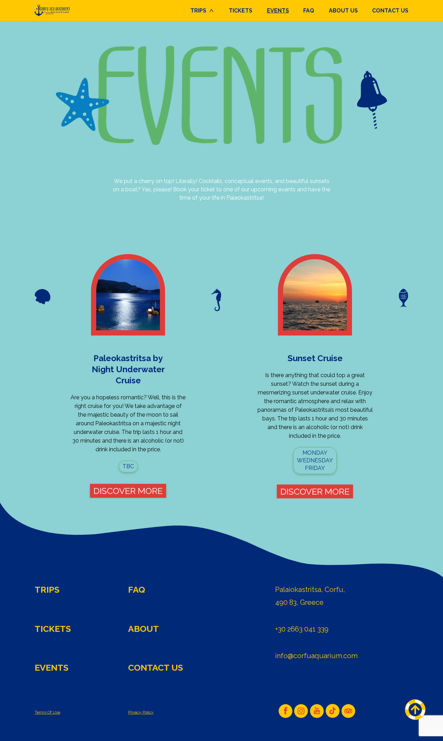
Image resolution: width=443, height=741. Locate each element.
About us (343, 10)
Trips (198, 10)
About (143, 629)
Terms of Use (47, 712)
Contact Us (390, 10)
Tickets (240, 10)
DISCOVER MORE (128, 491)
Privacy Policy (141, 712)
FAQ (308, 10)
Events (278, 10)
